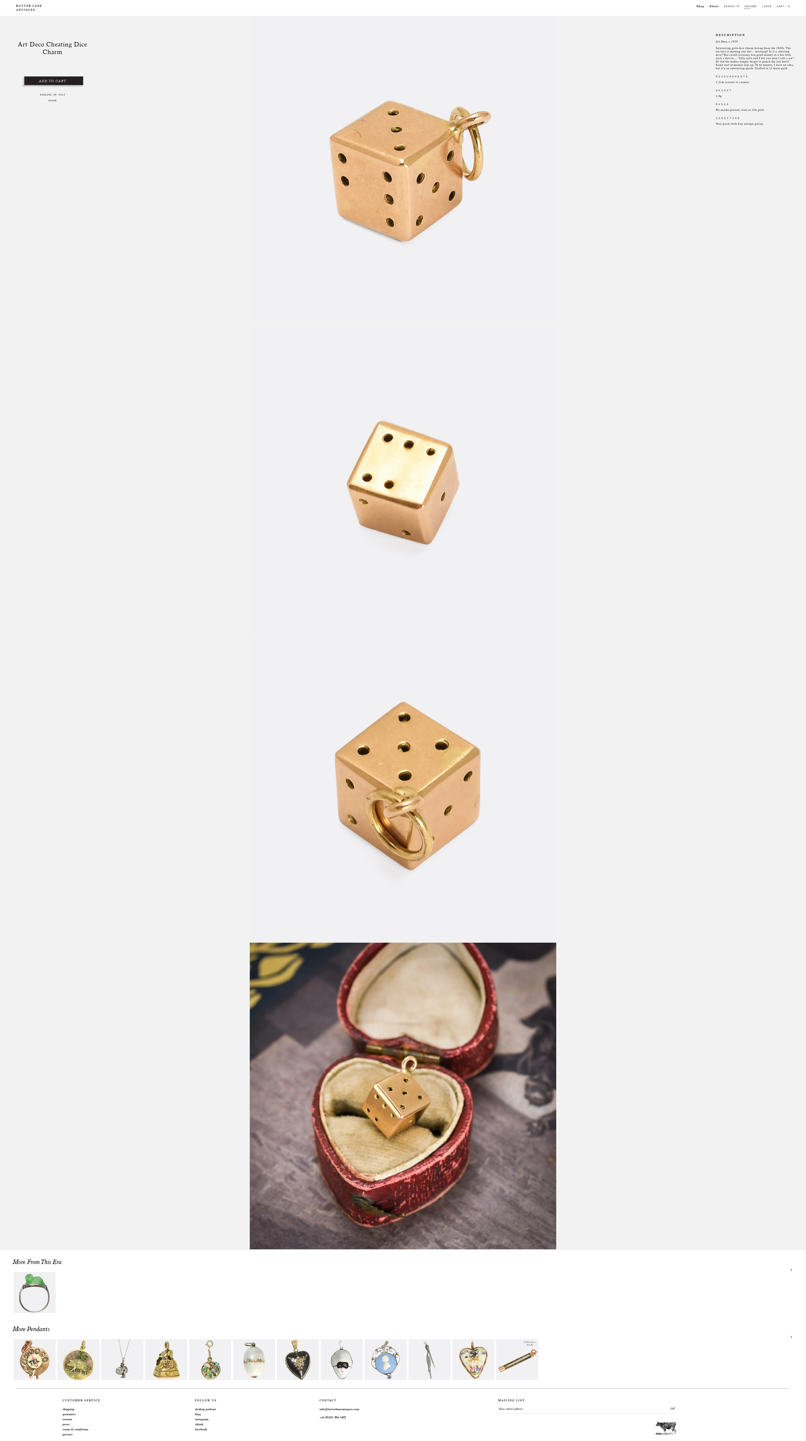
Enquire (46, 94)
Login (767, 6)
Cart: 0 (783, 6)
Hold (61, 94)
